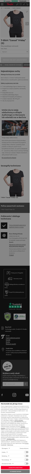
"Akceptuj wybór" (11, 438)
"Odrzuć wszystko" (18, 420)
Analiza (4, 452)
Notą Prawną (10, 444)
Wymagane (5, 448)
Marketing (4, 456)
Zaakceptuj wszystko (15, 467)
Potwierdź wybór (15, 471)
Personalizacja (5, 460)
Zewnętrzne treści (6, 463)
